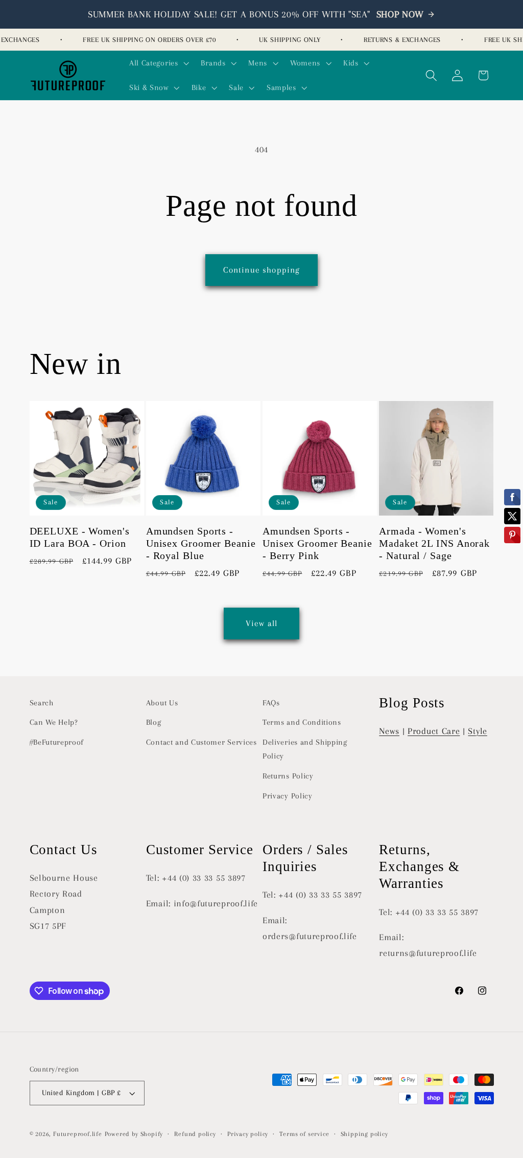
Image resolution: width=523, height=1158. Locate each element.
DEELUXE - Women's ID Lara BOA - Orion (80, 537)
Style (477, 731)
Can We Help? (54, 722)
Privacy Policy (288, 795)
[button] (158, 63)
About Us (162, 702)
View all (261, 623)
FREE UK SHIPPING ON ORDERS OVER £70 (144, 39)
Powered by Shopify (134, 1134)
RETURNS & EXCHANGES (397, 39)
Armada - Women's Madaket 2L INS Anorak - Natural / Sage (434, 543)
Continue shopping (261, 270)
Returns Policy (288, 776)
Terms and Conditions (302, 722)
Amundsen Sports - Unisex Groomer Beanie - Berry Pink (317, 543)
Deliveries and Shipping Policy (305, 749)
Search (42, 702)
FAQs (271, 702)
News (389, 731)
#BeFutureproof (57, 742)
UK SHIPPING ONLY (284, 39)
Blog (153, 722)
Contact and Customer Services (201, 742)
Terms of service (304, 1134)
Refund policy (195, 1134)
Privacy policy (247, 1134)
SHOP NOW (400, 14)
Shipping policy (364, 1134)
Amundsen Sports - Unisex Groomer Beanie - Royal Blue (201, 543)
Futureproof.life (77, 1134)
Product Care (434, 731)
